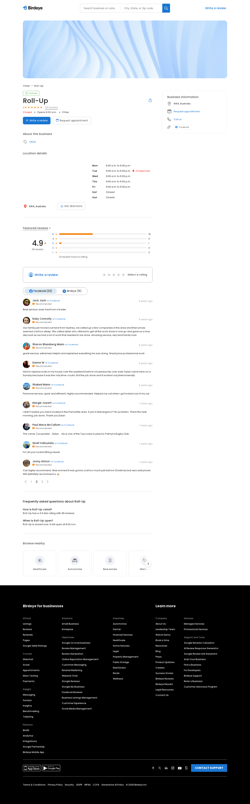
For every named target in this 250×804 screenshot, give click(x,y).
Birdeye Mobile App (33, 752)
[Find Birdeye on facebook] (153, 768)
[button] (25, 481)
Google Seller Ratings (35, 645)
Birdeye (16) (74, 291)
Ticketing (28, 716)
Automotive (120, 623)
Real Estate (119, 667)
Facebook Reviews (72, 692)
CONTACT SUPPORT (209, 768)
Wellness (118, 678)
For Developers (192, 670)
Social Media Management (77, 708)
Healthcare (119, 640)
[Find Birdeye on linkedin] (166, 768)
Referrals (28, 634)
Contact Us (162, 695)
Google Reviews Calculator (199, 642)
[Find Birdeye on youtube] (180, 768)
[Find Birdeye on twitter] (159, 768)
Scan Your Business (195, 659)
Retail (116, 673)
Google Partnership (34, 746)
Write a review (215, 8)
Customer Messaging (74, 664)
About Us (161, 623)
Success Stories (164, 673)
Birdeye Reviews (165, 678)
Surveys (27, 700)
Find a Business (192, 664)
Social (26, 664)
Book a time (162, 640)
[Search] (166, 8)
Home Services (121, 645)
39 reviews (51, 107)
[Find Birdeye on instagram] (172, 768)
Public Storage (121, 662)
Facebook (184, 127)
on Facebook (53, 300)
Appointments (31, 670)
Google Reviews (71, 681)
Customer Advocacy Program (200, 686)
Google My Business (73, 686)
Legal (116, 651)
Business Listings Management (79, 697)
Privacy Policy (55, 784)
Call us (178, 119)
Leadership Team (165, 629)
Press (159, 656)
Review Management (74, 648)
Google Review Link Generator (200, 653)
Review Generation (72, 653)
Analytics (28, 735)
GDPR (79, 784)
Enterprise (67, 629)
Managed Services (194, 623)
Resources (161, 645)
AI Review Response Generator (201, 648)
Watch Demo (163, 634)
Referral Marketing (72, 670)
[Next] (148, 563)
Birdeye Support (193, 675)
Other (26, 86)
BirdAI (26, 730)
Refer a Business (193, 681)
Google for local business (76, 642)
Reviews (27, 629)
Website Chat (70, 675)
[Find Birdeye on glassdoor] (186, 768)
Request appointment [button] (187, 111)
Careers (160, 667)
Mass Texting (30, 675)
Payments (29, 681)
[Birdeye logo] (33, 8)
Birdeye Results (164, 684)
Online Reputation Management (80, 659)
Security (69, 784)
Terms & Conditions (34, 784)
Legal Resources (165, 689)
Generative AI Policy (112, 784)
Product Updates (165, 662)
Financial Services (123, 634)
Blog (158, 651)
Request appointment (74, 120)
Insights (27, 705)
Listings (27, 623)
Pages (26, 640)
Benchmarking (31, 711)
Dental (117, 629)
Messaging (29, 694)
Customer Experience (74, 703)
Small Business (70, 623)
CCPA (96, 784)
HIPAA (87, 784)
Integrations (30, 741)
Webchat (28, 659)
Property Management (126, 656)
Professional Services (196, 629)
